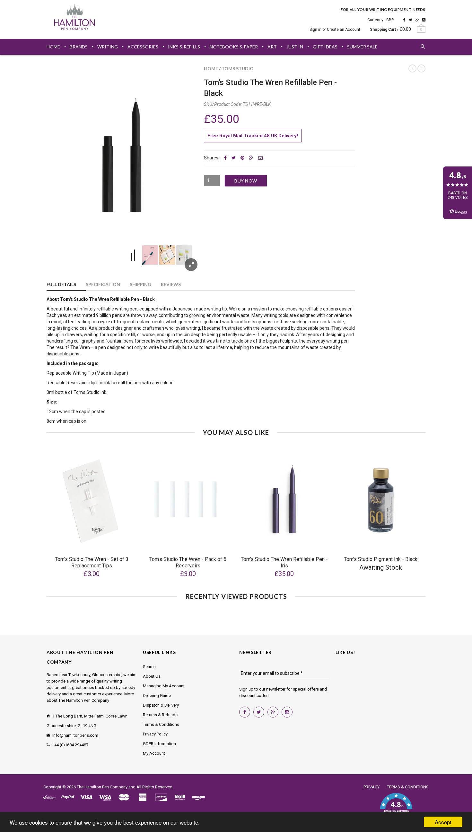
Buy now (245, 180)
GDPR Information (159, 743)
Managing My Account (164, 685)
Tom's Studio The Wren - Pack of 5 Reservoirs (187, 562)
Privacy (371, 787)
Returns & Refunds (160, 714)
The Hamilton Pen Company (102, 787)
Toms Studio (238, 68)
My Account (154, 753)
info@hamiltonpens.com (75, 735)
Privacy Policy (155, 734)
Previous (59, 262)
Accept (443, 822)
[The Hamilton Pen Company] (75, 18)
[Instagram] (423, 19)
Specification (103, 284)
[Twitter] (410, 19)
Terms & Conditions (161, 724)
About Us (152, 676)
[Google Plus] (417, 19)
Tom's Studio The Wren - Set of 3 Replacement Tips (91, 562)
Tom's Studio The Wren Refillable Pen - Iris (284, 562)
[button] (396, 806)
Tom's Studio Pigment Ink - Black (380, 559)
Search (149, 666)
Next (185, 262)
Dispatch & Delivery (161, 705)
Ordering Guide (157, 695)
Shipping (140, 284)
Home (211, 68)
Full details (61, 284)
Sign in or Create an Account (335, 29)
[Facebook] (404, 19)
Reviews (171, 284)
